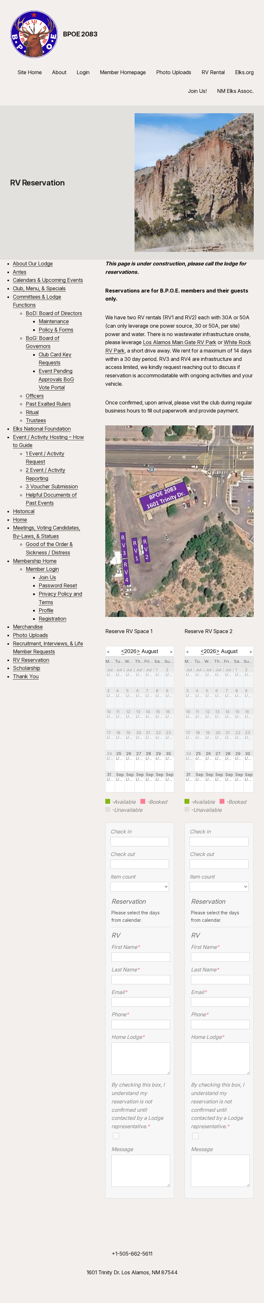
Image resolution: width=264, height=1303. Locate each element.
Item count (122, 876)
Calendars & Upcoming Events (48, 280)
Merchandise (28, 626)
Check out (122, 854)
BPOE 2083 (80, 34)
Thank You (26, 676)
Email (119, 992)
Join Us (47, 577)
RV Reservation (31, 660)
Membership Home (35, 561)
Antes (19, 272)
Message (122, 1149)
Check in (120, 831)
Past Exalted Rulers (48, 404)
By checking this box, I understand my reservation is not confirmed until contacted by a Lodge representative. (138, 1105)
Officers (35, 396)
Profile (46, 610)
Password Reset (58, 585)
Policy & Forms (56, 329)
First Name (125, 947)
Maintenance (54, 321)
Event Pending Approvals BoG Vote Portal (56, 379)
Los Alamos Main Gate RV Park (179, 342)
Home (20, 519)
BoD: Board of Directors (54, 313)
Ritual (32, 412)
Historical (23, 511)
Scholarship (26, 668)
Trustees (36, 420)
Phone (120, 1014)
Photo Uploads (30, 635)
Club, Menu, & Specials (39, 288)
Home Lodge (126, 1037)
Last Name (125, 969)
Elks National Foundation (42, 428)
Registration (52, 618)
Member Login (42, 569)
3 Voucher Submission (52, 486)
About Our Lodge (33, 263)
